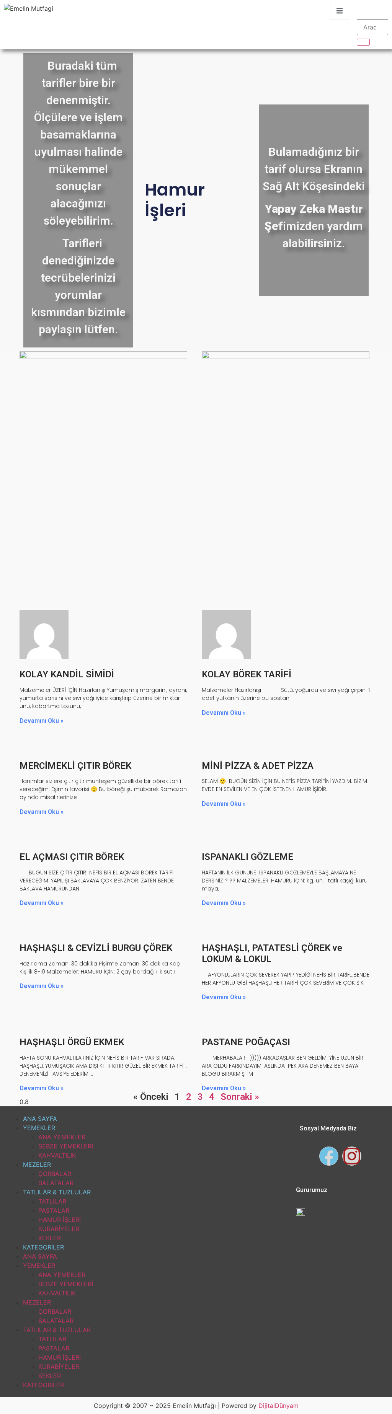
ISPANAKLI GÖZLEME (247, 856)
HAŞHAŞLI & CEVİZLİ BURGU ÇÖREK (96, 948)
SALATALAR (56, 1183)
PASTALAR (53, 1210)
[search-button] (363, 42)
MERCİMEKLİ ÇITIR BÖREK (75, 765)
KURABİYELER (58, 1229)
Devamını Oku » (42, 720)
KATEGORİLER (43, 1247)
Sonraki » (239, 1096)
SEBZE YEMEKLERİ (65, 1146)
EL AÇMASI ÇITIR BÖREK (72, 856)
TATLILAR (52, 1201)
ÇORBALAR (54, 1174)
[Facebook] (328, 1156)
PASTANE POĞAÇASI (246, 1042)
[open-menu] (339, 12)
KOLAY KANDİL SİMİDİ (67, 674)
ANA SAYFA (40, 1118)
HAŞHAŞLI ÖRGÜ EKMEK (72, 1042)
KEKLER (49, 1238)
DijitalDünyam (278, 1405)
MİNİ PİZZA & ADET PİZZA (258, 765)
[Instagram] (351, 1156)
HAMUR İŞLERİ (59, 1219)
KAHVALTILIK (57, 1155)
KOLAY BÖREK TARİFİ (246, 674)
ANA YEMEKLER (61, 1137)
